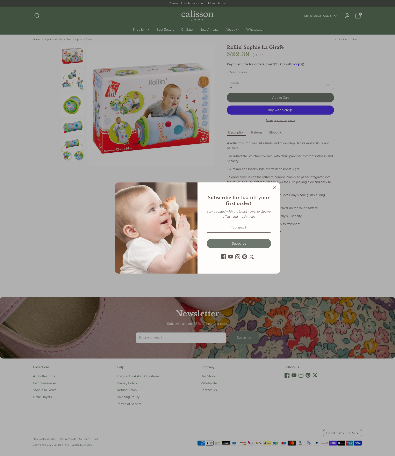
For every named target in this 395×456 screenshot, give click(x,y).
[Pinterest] (244, 256)
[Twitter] (251, 256)
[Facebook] (223, 256)
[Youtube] (230, 256)
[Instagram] (237, 256)
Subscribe (239, 243)
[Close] (274, 187)
